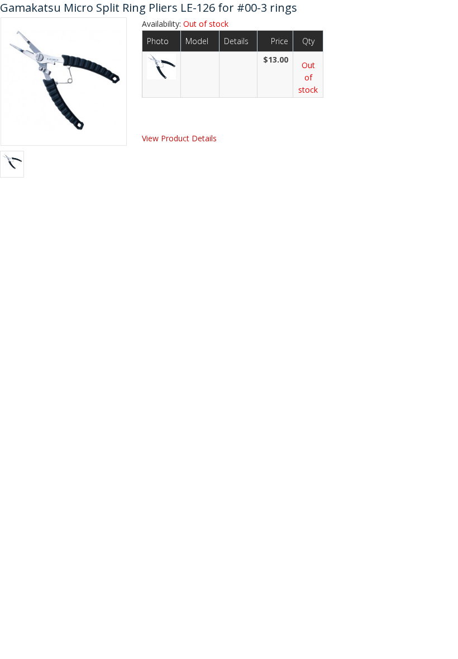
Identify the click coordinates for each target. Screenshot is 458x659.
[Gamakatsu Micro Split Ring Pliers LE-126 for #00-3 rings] (63, 80)
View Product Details (179, 138)
